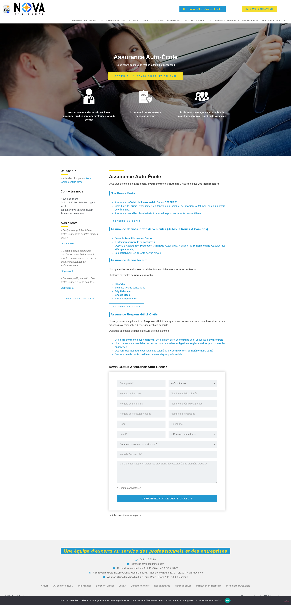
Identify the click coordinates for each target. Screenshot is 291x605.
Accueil (44, 585)
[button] (202, 9)
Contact (122, 585)
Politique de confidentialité (208, 585)
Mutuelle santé (141, 21)
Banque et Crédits (105, 585)
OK (227, 600)
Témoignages (84, 585)
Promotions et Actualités (274, 21)
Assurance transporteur (167, 21)
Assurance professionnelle (86, 21)
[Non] (286, 600)
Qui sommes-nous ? (63, 585)
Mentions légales (183, 585)
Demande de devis (140, 585)
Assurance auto (250, 21)
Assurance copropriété (197, 21)
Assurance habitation (225, 21)
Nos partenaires (162, 585)
